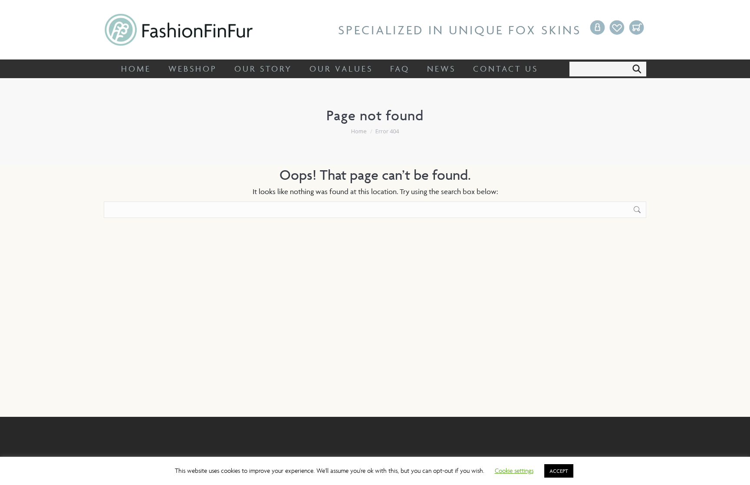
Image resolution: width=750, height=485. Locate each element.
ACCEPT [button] (558, 471)
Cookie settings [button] (514, 470)
